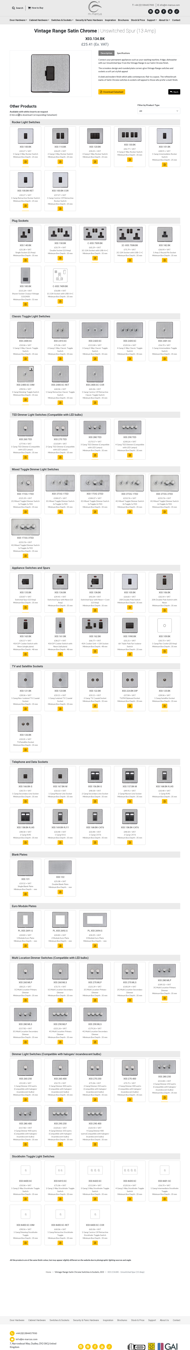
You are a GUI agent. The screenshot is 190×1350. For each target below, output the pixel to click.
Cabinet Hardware (37, 1320)
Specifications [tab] (123, 53)
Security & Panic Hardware (89, 20)
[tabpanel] (139, 69)
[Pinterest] (157, 11)
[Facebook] (163, 11)
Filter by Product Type (149, 105)
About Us (164, 1320)
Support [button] (151, 20)
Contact (176, 20)
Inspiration (110, 20)
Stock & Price (138, 20)
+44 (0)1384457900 (144, 5)
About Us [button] (163, 20)
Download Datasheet (113, 91)
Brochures (123, 20)
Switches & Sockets (59, 1320)
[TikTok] (176, 11)
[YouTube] (170, 11)
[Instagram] (150, 11)
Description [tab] (106, 53)
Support (152, 1320)
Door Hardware (17, 1320)
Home (48, 1272)
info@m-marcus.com (170, 5)
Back (175, 91)
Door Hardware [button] (17, 20)
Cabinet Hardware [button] (38, 20)
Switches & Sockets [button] (61, 20)
